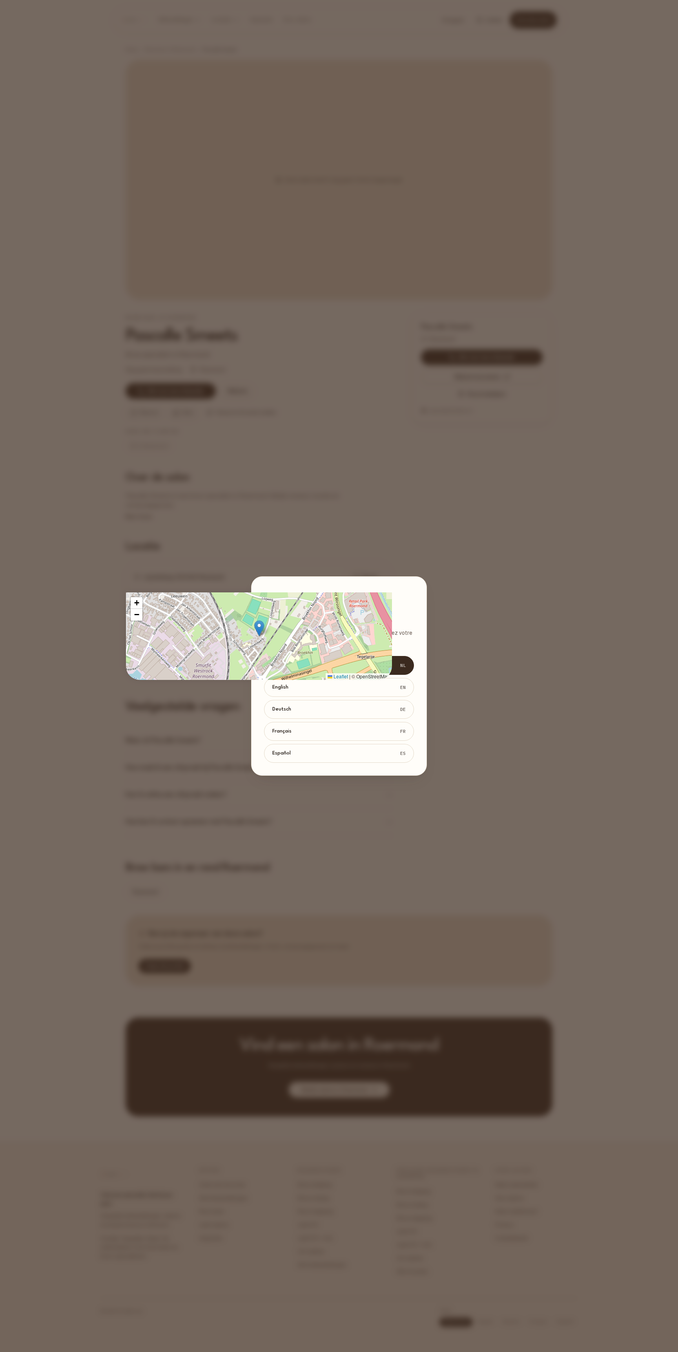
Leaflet (340, 676)
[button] (259, 628)
